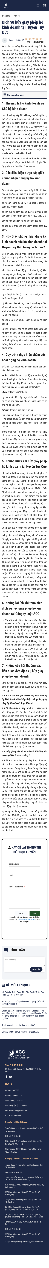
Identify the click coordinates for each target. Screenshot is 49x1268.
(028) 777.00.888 (20, 1105)
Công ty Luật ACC (16, 40)
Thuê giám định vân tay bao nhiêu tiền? (18, 1025)
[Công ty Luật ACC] (6, 5)
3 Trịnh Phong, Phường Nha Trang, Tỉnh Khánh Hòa (24, 1241)
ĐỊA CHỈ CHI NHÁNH (13, 1136)
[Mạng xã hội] (6, 1077)
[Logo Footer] (18, 1054)
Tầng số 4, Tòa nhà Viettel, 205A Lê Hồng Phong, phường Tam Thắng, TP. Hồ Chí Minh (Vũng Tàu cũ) (24, 1215)
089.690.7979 (16, 1115)
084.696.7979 (17, 1095)
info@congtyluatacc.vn (18, 1110)
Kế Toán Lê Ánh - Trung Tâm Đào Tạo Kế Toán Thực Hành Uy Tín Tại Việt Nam (23, 993)
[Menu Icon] (38, 5)
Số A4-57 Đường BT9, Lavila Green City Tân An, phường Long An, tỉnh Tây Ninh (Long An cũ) (22, 1208)
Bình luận (36, 969)
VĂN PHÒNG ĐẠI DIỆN (13, 1172)
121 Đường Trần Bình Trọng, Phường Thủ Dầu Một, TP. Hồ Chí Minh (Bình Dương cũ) (24, 1178)
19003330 (15, 1090)
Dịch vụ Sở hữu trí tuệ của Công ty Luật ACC (20, 1032)
